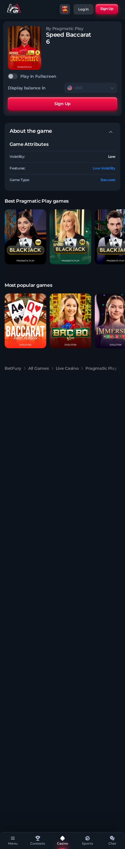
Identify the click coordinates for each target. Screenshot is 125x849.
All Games (38, 368)
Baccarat (108, 180)
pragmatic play (101, 368)
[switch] (62, 76)
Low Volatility (104, 168)
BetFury (13, 368)
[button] (25, 236)
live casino (67, 368)
